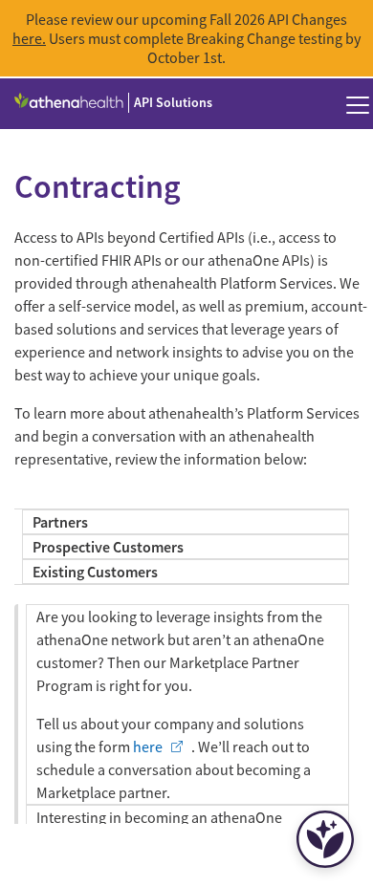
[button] (357, 104)
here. (29, 38)
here (148, 746)
